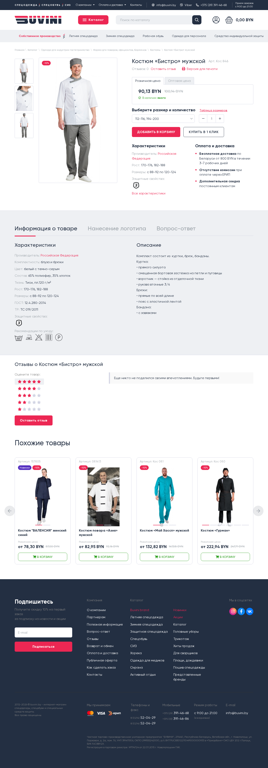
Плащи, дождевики (188, 660)
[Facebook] (241, 611)
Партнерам (96, 617)
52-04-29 (143, 718)
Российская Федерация (59, 255)
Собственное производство (40, 36)
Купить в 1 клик (204, 132)
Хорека (136, 653)
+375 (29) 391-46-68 (214, 5)
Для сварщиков (185, 653)
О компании (83, 4)
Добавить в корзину (156, 132)
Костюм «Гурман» (215, 530)
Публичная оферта (102, 660)
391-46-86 (175, 719)
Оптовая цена (179, 81)
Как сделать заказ (101, 667)
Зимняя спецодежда (120, 36)
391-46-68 (175, 713)
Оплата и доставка (111, 4)
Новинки (179, 610)
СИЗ (133, 646)
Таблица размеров (213, 110)
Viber (188, 5)
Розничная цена (147, 81)
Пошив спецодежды (189, 667)
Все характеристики (148, 193)
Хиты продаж (184, 646)
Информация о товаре (46, 228)
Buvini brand (139, 610)
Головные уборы (186, 631)
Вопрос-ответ (176, 228)
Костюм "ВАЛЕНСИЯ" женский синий (42, 532)
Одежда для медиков (147, 660)
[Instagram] (233, 611)
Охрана (136, 667)
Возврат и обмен (100, 646)
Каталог (179, 624)
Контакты (136, 4)
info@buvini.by (166, 5)
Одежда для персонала (189, 36)
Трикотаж (181, 639)
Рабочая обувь (153, 36)
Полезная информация (105, 624)
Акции (178, 617)
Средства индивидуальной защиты (239, 36)
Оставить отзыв (33, 420)
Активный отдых (143, 675)
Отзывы (92, 639)
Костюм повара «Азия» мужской (98, 532)
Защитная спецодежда (149, 631)
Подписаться (43, 647)
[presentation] (9, 511)
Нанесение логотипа (117, 228)
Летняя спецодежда (83, 36)
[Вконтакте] (249, 611)
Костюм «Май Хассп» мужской (164, 530)
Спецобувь (138, 639)
